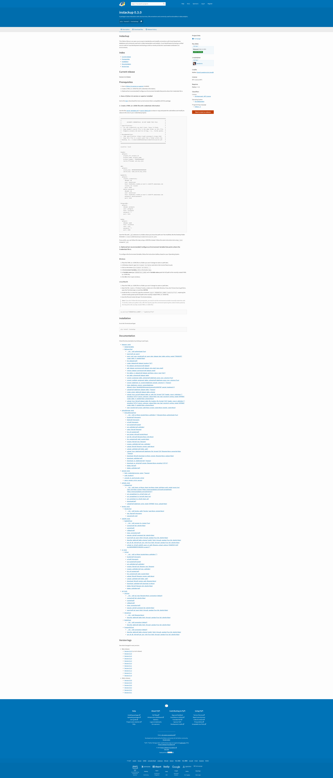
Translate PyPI (176, 720)
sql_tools (124, 591)
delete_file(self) (131, 466)
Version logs (125, 66)
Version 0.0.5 (128, 683)
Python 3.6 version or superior (135, 86)
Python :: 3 (198, 107)
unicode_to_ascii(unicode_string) (134, 478)
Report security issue (199, 717)
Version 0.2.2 (128, 663)
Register (210, 4)
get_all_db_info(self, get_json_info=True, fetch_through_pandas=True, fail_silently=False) (153, 543)
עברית (196, 761)
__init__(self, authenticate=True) (136, 351)
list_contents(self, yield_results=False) (138, 439)
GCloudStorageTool (130, 413)
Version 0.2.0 (128, 668)
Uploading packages (133, 717)
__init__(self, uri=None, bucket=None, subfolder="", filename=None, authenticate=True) (152, 415)
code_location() (129, 475)
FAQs (134, 724)
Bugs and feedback (177, 715)
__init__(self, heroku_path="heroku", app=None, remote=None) (145, 511)
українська (160, 761)
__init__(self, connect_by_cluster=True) (138, 523)
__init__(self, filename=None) (135, 615)
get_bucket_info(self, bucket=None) (137, 434)
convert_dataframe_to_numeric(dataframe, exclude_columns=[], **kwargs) (149, 383)
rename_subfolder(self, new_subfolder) (138, 444)
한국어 (207, 761)
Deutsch (172, 761)
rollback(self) (131, 530)
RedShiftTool (128, 521)
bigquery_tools (126, 345)
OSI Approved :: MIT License (203, 96)
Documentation (126, 64)
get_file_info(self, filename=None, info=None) (140, 437)
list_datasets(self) (132, 361)
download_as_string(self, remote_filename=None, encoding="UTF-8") (147, 463)
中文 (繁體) (185, 761)
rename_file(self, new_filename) (136, 442)
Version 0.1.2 (128, 671)
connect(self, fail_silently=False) (136, 526)
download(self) (131, 501)
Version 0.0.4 (128, 685)
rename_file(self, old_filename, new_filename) (140, 567)
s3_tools (124, 550)
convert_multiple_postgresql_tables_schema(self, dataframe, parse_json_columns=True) (153, 380)
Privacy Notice (198, 722)
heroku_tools (126, 507)
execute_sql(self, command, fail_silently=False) (140, 535)
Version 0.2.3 (128, 661)
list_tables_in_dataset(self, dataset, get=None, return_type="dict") (146, 373)
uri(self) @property (132, 422)
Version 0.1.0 (128, 676)
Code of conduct (198, 720)
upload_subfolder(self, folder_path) (137, 449)
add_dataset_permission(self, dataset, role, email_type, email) (145, 368)
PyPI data (195, 46)
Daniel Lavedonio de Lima (204, 72)
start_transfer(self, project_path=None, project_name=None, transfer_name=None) (151, 408)
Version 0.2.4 (128, 659)
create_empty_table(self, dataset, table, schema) (141, 392)
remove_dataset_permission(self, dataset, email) (141, 371)
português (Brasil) (152, 761)
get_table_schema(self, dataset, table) (138, 375)
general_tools (126, 471)
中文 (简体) (178, 761)
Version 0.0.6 (128, 680)
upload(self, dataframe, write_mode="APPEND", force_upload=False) (147, 504)
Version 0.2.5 (128, 656)
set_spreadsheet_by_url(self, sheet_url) (138, 494)
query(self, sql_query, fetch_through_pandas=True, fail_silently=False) (147, 538)
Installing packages (133, 715)
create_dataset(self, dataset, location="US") (139, 363)
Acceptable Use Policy (198, 724)
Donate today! (166, 740)
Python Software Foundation (165, 745)
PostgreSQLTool (129, 627)
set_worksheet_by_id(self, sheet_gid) (138, 499)
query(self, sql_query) (133, 354)
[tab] (125, 29)
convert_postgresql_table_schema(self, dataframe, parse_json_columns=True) (150, 378)
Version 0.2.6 (128, 654)
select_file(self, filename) (134, 429)
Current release (126, 57)
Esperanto (201, 761)
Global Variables (129, 347)
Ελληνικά (166, 761)
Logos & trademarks (156, 722)
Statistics (155, 720)
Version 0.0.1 (128, 693)
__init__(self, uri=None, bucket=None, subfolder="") (142, 554)
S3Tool (126, 552)
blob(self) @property (133, 420)
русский (191, 761)
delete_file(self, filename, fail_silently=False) (140, 586)
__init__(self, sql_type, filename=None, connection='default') (144, 596)
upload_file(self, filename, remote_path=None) (140, 446)
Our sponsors (156, 724)
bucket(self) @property (134, 417)
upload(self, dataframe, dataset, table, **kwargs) (141, 390)
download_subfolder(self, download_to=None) (141, 584)
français (139, 761)
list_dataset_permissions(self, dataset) (138, 366)
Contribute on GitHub (176, 717)
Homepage (197, 39)
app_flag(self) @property (134, 513)
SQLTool (126, 593)
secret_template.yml (132, 111)
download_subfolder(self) (134, 458)
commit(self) (131, 528)
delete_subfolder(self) (133, 468)
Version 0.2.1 (128, 666)
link (126, 101)
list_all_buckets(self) (133, 432)
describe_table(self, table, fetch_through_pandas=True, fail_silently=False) (148, 618)
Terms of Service (198, 715)
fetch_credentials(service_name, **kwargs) (137, 473)
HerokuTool (127, 509)
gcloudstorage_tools (128, 410)
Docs (188, 4)
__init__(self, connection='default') (137, 622)
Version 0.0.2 (128, 690)
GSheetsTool (128, 485)
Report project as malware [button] (203, 112)
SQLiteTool (127, 613)
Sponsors (195, 4)
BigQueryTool (128, 349)
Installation (125, 62)
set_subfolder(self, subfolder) (135, 427)
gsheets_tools (126, 483)
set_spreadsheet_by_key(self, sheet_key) (139, 496)
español (134, 761)
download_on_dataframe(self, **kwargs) (139, 461)
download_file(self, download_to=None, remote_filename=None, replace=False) (150, 456)
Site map (166, 749)
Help (183, 4)
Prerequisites (126, 59)
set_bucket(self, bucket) (134, 425)
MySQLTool (127, 620)
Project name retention (133, 722)
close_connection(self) (133, 533)
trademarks (182, 743)
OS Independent (199, 102)
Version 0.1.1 (128, 673)
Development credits (177, 724)
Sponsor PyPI (177, 722)
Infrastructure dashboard (155, 717)
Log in (203, 4)
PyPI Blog (155, 715)
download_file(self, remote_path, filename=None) (141, 581)
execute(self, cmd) (132, 516)
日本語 (144, 761)
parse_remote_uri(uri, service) (133, 480)
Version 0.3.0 (128, 651)
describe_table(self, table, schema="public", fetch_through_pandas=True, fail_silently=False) (154, 540)
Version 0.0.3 (128, 688)
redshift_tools (126, 519)
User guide (133, 720)
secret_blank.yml (145, 111)
